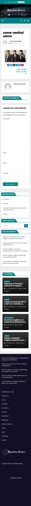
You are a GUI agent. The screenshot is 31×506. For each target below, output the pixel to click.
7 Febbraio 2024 (11, 343)
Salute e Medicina (9, 317)
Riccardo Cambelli (16, 41)
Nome (4, 153)
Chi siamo (6, 199)
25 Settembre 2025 (11, 288)
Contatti (5, 203)
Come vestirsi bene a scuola (21, 70)
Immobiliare (5, 416)
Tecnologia (5, 436)
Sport (3, 432)
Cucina (4, 400)
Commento (6, 118)
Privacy (5, 214)
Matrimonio (5, 420)
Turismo (4, 440)
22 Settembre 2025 (11, 306)
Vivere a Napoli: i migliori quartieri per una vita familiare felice (15, 340)
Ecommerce (5, 408)
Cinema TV (5, 396)
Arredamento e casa (8, 392)
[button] (20, 20)
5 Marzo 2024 (10, 324)
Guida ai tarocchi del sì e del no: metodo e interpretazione (15, 304)
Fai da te (4, 412)
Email (4, 163)
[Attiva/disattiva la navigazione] (28, 20)
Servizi (4, 428)
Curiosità (7, 281)
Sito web (5, 173)
